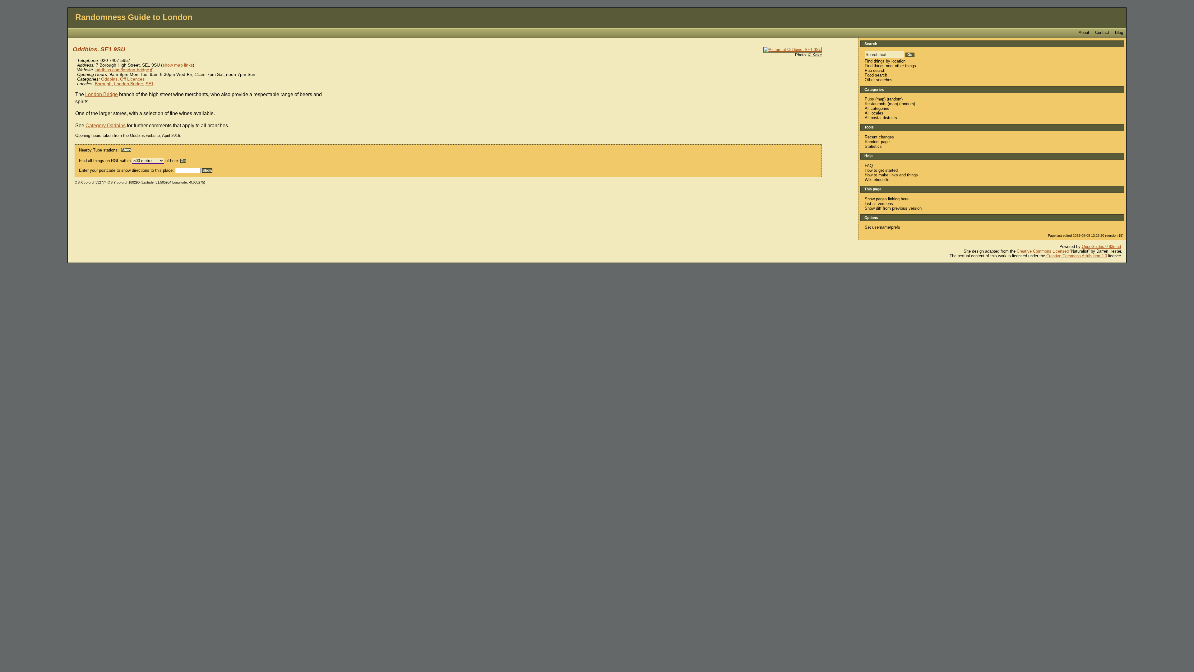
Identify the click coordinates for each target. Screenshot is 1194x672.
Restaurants (875, 103)
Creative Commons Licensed (1043, 251)
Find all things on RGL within (105, 160)
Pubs (869, 99)
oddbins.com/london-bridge (122, 70)
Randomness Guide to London (133, 17)
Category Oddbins (106, 125)
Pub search (875, 70)
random (894, 99)
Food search (876, 75)
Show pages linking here (887, 199)
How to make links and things (891, 175)
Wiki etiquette (877, 179)
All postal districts (881, 117)
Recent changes (879, 137)
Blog (1119, 32)
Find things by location (885, 61)
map (880, 99)
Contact (1102, 32)
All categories (877, 108)
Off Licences (132, 79)
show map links (178, 65)
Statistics (873, 146)
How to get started (881, 170)
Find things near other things (890, 65)
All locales (874, 113)
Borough (103, 84)
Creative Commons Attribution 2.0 (1076, 256)
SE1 (150, 84)
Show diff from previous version (893, 208)
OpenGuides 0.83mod (1101, 246)
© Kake (815, 55)
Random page (877, 141)
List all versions (879, 203)
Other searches (878, 79)
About (1084, 32)
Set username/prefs (882, 227)
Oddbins (109, 79)
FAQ (869, 165)
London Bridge (128, 84)
